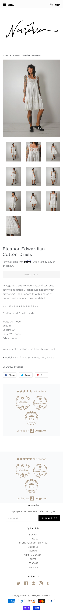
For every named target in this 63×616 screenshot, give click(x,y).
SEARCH (33, 535)
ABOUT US (33, 547)
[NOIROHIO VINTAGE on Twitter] (18, 584)
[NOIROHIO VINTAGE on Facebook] (26, 584)
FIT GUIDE (33, 539)
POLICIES (33, 567)
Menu (10, 4)
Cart (57, 4)
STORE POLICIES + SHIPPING (33, 543)
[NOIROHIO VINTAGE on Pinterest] (33, 584)
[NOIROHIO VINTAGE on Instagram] (41, 584)
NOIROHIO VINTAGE (41, 595)
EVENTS (33, 551)
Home (5, 55)
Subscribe (49, 518)
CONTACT (33, 563)
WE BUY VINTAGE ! (33, 555)
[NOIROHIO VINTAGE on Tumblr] (48, 584)
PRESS (33, 559)
